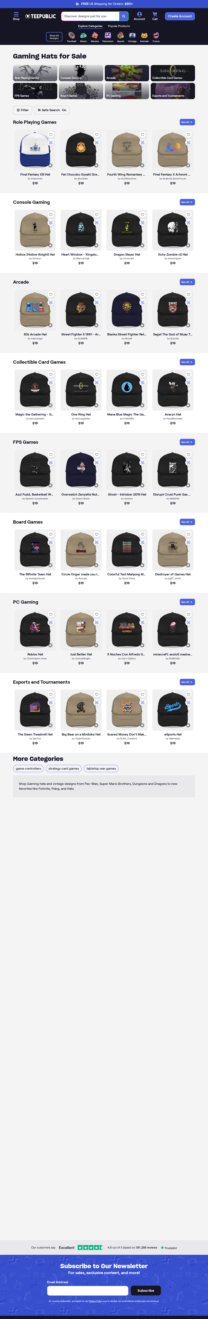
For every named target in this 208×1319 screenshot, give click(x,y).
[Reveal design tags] (50, 165)
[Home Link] (40, 16)
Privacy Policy (95, 1301)
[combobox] (90, 16)
